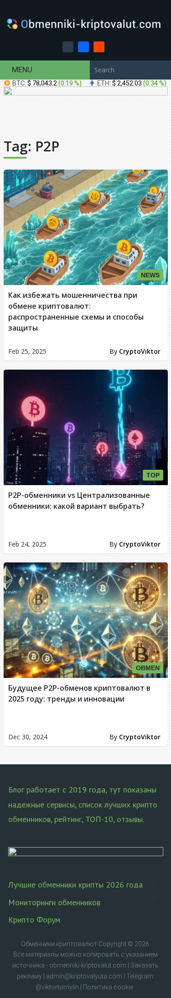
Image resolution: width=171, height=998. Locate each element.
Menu (22, 69)
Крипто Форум (34, 919)
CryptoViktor (140, 351)
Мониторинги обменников (54, 902)
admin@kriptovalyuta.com (84, 976)
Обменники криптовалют (59, 944)
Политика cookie (108, 987)
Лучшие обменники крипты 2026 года (75, 884)
